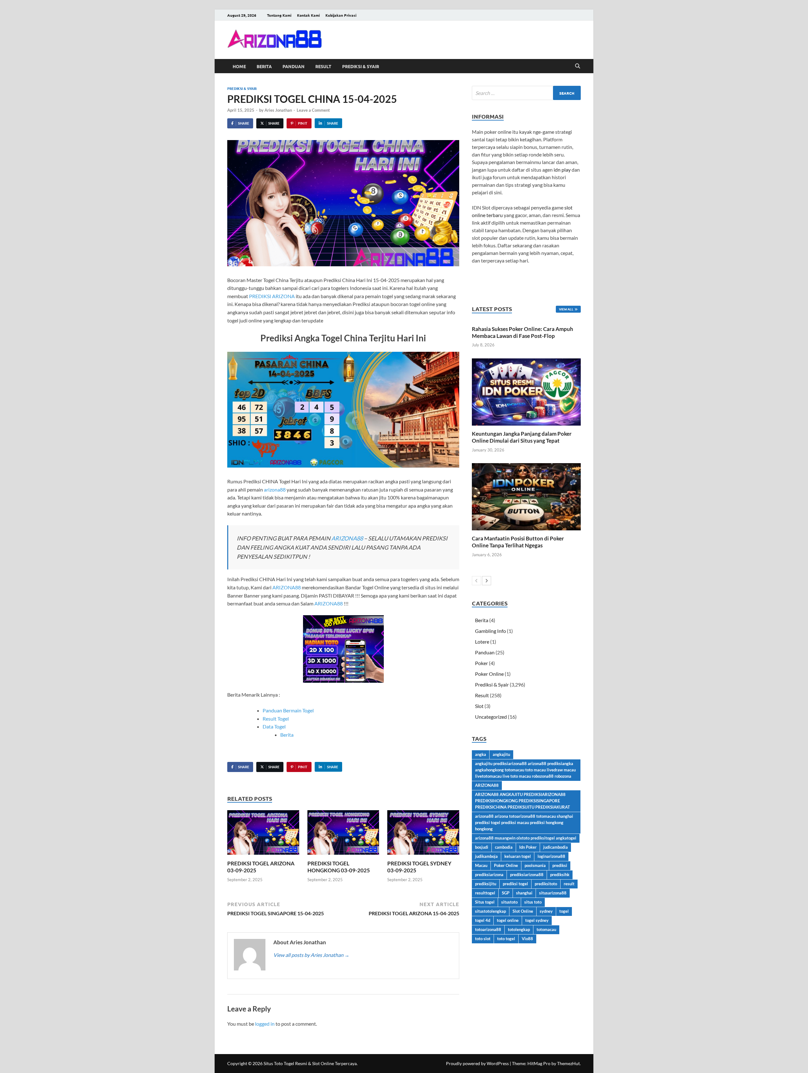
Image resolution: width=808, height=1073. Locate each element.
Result (323, 66)
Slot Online (523, 911)
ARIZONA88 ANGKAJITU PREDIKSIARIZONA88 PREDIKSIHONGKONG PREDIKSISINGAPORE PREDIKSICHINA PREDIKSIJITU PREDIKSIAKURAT (522, 801)
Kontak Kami (308, 15)
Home (239, 66)
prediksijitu (485, 883)
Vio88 (527, 938)
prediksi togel (515, 883)
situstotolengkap (490, 911)
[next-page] (486, 580)
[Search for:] (526, 93)
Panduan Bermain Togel (288, 710)
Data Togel (274, 726)
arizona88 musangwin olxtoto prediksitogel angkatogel (525, 837)
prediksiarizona (489, 874)
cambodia (504, 847)
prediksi (559, 865)
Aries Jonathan (278, 110)
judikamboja (486, 856)
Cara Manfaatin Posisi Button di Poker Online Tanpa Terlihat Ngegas (518, 542)
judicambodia (555, 847)
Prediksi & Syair (360, 66)
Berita (264, 66)
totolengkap (519, 929)
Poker (481, 663)
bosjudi (481, 847)
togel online (508, 920)
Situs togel (485, 902)
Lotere (482, 642)
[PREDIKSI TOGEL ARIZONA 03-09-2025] (263, 834)
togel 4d (482, 920)
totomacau (546, 929)
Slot (479, 706)
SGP (505, 892)
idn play (562, 170)
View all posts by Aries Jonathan (311, 955)
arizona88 (275, 489)
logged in (265, 1024)
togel (564, 911)
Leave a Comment (313, 110)
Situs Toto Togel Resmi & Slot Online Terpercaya (310, 1063)
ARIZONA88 (347, 538)
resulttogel (485, 892)
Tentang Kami (279, 15)
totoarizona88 (488, 929)
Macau (481, 865)
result (569, 883)
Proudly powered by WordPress (477, 1063)
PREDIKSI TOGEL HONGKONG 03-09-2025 (338, 867)
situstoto (509, 902)
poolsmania (535, 865)
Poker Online (489, 674)
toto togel (506, 938)
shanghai (524, 892)
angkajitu (501, 754)
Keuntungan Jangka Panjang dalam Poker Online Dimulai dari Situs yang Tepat (522, 437)
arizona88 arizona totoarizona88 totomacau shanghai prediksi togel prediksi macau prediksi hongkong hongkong (524, 822)
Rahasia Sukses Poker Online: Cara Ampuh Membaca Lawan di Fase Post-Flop (522, 332)
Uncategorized (491, 717)
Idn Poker (528, 847)
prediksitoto (546, 883)
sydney (546, 911)
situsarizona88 (553, 892)
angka (480, 754)
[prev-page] (476, 580)
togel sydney (537, 920)
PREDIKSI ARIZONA (272, 296)
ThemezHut (568, 1063)
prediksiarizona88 (527, 874)
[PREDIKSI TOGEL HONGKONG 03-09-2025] (343, 834)
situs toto (533, 902)
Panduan (293, 66)
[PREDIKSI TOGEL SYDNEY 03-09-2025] (423, 834)
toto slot (482, 938)
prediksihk (559, 874)
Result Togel (276, 719)
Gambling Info (490, 631)
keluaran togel (517, 856)
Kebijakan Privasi (340, 15)
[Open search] (577, 66)
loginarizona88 (551, 856)
